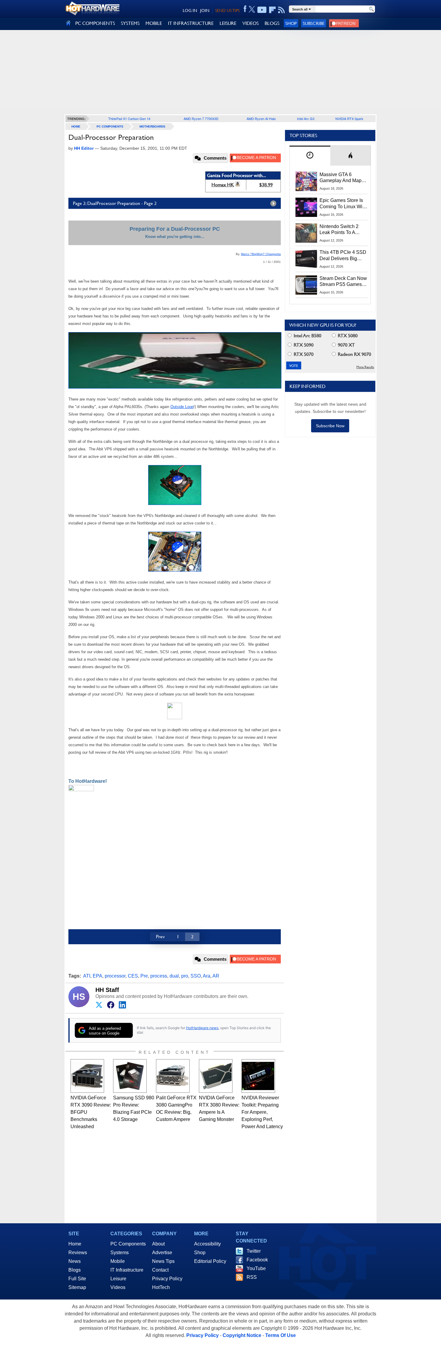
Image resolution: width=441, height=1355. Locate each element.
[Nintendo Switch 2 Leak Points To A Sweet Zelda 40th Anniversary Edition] (306, 233)
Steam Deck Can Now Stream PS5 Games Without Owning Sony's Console (343, 282)
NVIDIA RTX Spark (349, 118)
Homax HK (223, 185)
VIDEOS (250, 23)
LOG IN (190, 10)
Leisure (118, 1278)
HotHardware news (202, 1028)
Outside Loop (182, 406)
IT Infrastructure (126, 1269)
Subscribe (314, 23)
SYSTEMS (130, 23)
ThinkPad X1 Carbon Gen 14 (129, 118)
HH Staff (107, 990)
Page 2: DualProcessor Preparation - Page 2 (115, 203)
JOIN (204, 10)
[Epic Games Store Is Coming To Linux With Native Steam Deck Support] (306, 207)
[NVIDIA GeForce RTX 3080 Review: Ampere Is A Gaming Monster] (215, 1076)
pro (184, 975)
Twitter (254, 1251)
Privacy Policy (167, 1278)
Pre (144, 975)
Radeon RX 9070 (354, 354)
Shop (291, 23)
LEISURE (228, 23)
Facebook (257, 1259)
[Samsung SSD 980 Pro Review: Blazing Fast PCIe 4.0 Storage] (129, 1076)
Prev (160, 936)
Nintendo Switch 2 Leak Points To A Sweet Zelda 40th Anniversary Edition (340, 230)
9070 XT (346, 345)
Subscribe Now (330, 425)
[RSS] (281, 9)
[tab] (310, 156)
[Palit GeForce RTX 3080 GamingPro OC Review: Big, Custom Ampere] (172, 1076)
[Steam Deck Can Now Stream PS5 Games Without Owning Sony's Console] (306, 285)
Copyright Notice (242, 1335)
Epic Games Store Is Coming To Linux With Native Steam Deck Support (343, 204)
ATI (86, 975)
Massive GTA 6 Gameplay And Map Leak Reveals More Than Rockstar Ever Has (341, 178)
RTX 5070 (303, 354)
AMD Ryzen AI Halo (261, 118)
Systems (119, 1252)
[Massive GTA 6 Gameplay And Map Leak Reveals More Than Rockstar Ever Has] (306, 181)
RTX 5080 (347, 335)
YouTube (256, 1268)
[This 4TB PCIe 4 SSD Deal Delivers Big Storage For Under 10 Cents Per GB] (306, 259)
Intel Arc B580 (306, 335)
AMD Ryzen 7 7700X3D (201, 118)
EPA (97, 975)
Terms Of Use (280, 1335)
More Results (365, 367)
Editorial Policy (210, 1261)
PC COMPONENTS (95, 23)
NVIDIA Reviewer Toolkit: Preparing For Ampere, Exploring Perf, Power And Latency (262, 1112)
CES (133, 975)
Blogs (74, 1269)
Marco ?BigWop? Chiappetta (261, 254)
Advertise (162, 1252)
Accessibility (207, 1243)
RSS (252, 1277)
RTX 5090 (303, 345)
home (75, 126)
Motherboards (152, 126)
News (74, 1261)
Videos (117, 1287)
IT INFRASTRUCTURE (191, 23)
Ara (206, 975)
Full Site (77, 1278)
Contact (160, 1269)
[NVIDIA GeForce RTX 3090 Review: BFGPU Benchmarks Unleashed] (87, 1076)
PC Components (110, 126)
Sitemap (77, 1287)
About (158, 1243)
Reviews (77, 1252)
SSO (195, 975)
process (158, 975)
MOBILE (154, 23)
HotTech (161, 1287)
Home (74, 1243)
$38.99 (266, 185)
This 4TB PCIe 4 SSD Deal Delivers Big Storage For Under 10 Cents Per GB (343, 256)
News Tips (163, 1261)
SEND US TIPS (227, 10)
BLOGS (272, 23)
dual (174, 975)
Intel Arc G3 (305, 118)
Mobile (117, 1261)
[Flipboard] (272, 9)
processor (115, 975)
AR (215, 975)
